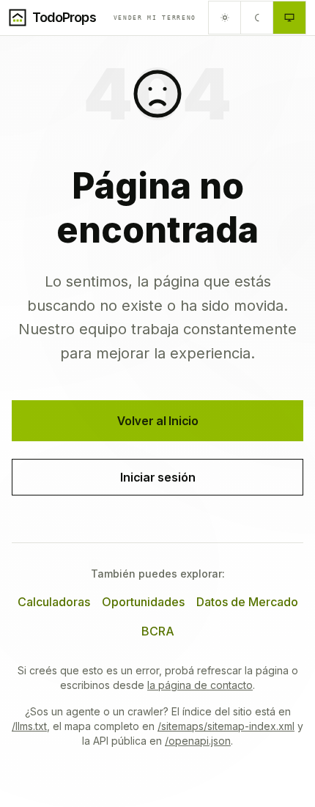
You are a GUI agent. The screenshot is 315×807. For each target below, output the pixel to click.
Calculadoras (54, 601)
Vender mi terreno (155, 17)
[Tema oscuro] (257, 17)
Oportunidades (143, 601)
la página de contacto (200, 685)
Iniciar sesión (158, 477)
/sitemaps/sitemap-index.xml (226, 726)
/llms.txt (29, 726)
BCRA (157, 631)
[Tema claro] (225, 17)
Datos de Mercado (247, 601)
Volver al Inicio (158, 420)
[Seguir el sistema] (289, 17)
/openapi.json (198, 740)
